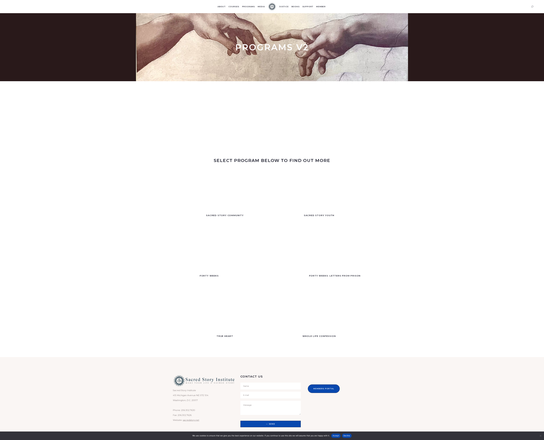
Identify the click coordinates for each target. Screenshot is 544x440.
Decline (346, 435)
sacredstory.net (191, 420)
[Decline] (540, 435)
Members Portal (323, 389)
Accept (336, 435)
